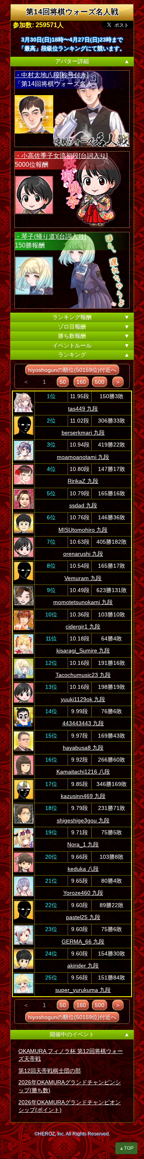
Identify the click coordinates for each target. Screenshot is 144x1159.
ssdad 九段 (83, 505)
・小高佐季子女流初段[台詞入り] (61, 155)
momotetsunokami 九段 (83, 602)
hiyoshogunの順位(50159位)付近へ (72, 370)
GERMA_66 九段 (83, 941)
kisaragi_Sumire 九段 (83, 650)
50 (63, 382)
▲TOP (126, 1148)
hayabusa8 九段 (83, 747)
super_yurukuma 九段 (83, 990)
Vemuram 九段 (83, 578)
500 (99, 382)
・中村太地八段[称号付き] (51, 75)
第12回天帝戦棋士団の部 (49, 1070)
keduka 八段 (83, 869)
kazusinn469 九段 (83, 796)
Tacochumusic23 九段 (83, 675)
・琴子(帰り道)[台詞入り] (50, 236)
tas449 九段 (83, 408)
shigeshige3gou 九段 (83, 820)
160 (81, 382)
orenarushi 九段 (83, 554)
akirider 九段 (83, 965)
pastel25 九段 (83, 917)
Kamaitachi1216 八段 (83, 771)
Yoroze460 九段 (83, 893)
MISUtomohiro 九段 (83, 530)
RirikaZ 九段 (83, 481)
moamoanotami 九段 (83, 457)
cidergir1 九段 (83, 626)
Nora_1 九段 (83, 844)
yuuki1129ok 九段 (83, 699)
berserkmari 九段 (83, 432)
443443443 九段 (83, 723)
